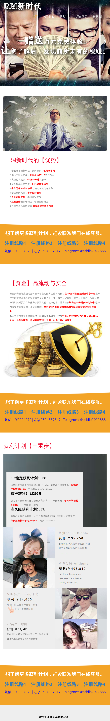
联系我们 (98, 16)
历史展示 (81, 16)
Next (105, 42)
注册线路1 (15, 243)
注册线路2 (41, 243)
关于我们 (48, 16)
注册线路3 (68, 243)
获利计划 (65, 16)
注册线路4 (94, 243)
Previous (4, 42)
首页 (35, 16)
